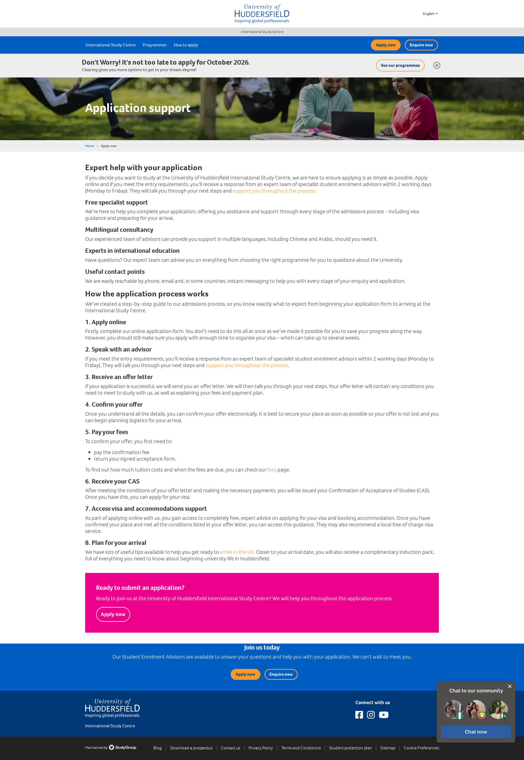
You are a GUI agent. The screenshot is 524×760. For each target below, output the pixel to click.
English (428, 13)
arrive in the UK (236, 552)
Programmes (155, 45)
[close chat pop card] (510, 686)
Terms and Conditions (301, 748)
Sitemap (387, 748)
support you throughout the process (274, 190)
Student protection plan (350, 748)
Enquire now (421, 45)
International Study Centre (262, 31)
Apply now (386, 45)
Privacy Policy (261, 748)
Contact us (230, 748)
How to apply (186, 45)
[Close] (435, 64)
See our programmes (400, 65)
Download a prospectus (191, 748)
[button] (476, 732)
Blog (157, 748)
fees (271, 469)
